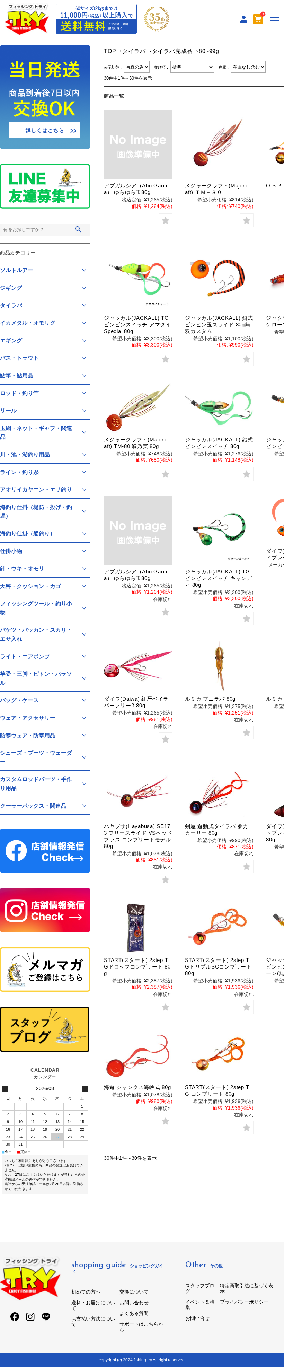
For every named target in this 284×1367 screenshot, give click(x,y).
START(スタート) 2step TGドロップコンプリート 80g (137, 966)
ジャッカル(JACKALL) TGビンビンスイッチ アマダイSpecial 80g (137, 324)
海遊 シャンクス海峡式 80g (137, 1087)
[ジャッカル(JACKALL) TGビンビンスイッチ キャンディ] (219, 530)
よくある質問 (134, 1313)
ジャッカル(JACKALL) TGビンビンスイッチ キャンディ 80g (218, 578)
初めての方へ (85, 1292)
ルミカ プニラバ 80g (210, 699)
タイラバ (133, 51)
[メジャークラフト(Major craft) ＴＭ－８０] (219, 144)
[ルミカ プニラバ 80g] (219, 666)
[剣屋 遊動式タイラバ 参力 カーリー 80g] (219, 794)
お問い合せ (197, 1318)
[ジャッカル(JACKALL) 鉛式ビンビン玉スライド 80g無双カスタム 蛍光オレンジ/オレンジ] (219, 277)
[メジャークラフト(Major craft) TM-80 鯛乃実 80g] (138, 407)
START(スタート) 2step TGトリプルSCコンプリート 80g (218, 966)
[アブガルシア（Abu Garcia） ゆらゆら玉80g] (138, 144)
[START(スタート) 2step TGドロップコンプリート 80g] (138, 927)
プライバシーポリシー (244, 1302)
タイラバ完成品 (172, 51)
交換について (134, 1292)
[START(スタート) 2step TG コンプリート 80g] (219, 1055)
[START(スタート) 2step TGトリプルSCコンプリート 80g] (219, 927)
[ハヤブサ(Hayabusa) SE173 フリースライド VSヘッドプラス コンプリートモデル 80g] (138, 794)
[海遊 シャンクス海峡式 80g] (138, 1055)
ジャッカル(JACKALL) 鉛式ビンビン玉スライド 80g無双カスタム (219, 324)
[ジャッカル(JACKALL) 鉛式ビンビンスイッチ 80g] (219, 407)
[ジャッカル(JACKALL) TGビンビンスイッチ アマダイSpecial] (138, 277)
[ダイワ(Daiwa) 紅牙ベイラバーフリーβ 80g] (138, 666)
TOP (110, 51)
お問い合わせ (134, 1302)
